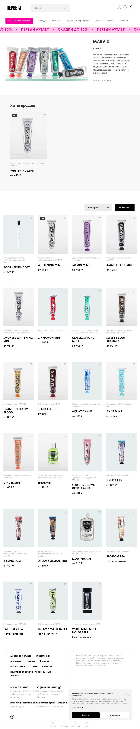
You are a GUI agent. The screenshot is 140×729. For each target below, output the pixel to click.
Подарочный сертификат (77, 21)
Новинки (56, 21)
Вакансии (47, 667)
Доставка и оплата (104, 21)
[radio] (28, 135)
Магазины (124, 21)
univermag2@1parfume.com (52, 703)
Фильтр (126, 207)
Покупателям (17, 667)
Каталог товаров (21, 21)
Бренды (42, 21)
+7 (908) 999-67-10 (47, 688)
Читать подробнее (102, 80)
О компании (43, 656)
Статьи (34, 667)
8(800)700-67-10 (19, 688)
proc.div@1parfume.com (23, 703)
